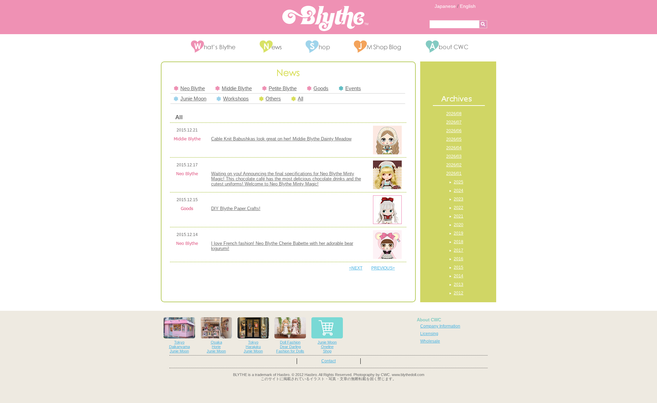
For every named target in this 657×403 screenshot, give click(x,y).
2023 (458, 199)
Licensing (429, 333)
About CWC (429, 319)
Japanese (445, 6)
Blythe (325, 18)
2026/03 (454, 156)
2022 (458, 207)
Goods (320, 88)
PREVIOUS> (383, 268)
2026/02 (454, 165)
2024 (458, 190)
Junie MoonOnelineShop (327, 346)
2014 (458, 276)
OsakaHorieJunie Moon (216, 346)
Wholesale (430, 341)
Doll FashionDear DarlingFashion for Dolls (290, 346)
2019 (458, 233)
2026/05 (454, 139)
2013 (458, 284)
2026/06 (454, 130)
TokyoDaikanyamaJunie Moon (179, 346)
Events (353, 88)
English (468, 6)
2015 (458, 267)
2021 (458, 216)
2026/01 (454, 173)
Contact (328, 361)
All (300, 98)
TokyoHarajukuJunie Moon (253, 346)
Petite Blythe (283, 88)
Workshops (236, 98)
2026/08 (454, 113)
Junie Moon (193, 98)
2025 (458, 182)
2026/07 (454, 122)
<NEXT (355, 268)
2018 (458, 241)
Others (273, 98)
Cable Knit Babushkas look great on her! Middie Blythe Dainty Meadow (281, 138)
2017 (458, 250)
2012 (458, 293)
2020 (458, 224)
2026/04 (454, 147)
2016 (458, 258)
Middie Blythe (237, 88)
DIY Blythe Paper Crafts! (235, 208)
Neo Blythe (192, 88)
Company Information (440, 326)
